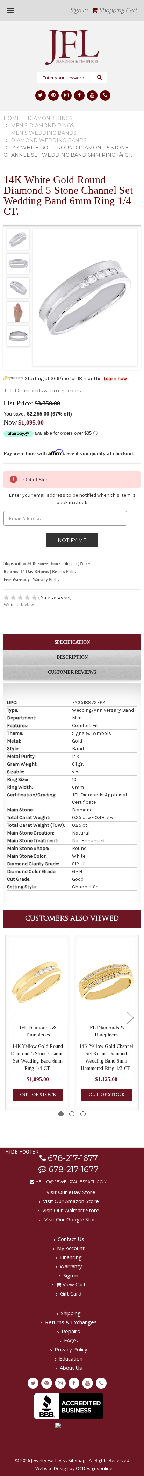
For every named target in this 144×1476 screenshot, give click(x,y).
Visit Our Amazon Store (71, 1201)
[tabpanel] (37, 1022)
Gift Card (70, 1293)
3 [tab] (83, 1113)
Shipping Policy (77, 563)
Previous (14, 1017)
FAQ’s (71, 1340)
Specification (72, 642)
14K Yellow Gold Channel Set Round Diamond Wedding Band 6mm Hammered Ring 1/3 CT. (106, 1057)
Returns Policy (64, 571)
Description (72, 657)
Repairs (71, 1331)
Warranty (71, 1266)
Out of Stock (38, 1095)
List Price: (18, 403)
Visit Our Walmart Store (70, 1210)
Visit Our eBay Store (70, 1191)
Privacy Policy (71, 1349)
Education (70, 1358)
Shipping (71, 1313)
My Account (71, 1247)
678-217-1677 (72, 1158)
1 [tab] (61, 1113)
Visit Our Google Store (71, 1219)
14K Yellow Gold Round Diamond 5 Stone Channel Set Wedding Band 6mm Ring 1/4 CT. (38, 1057)
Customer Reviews (72, 672)
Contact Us (71, 1238)
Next (130, 1017)
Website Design (52, 1468)
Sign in (78, 10)
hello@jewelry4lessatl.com (70, 1181)
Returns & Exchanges (71, 1322)
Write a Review (18, 605)
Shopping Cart (117, 10)
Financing (71, 1257)
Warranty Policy (46, 579)
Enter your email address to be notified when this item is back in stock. (72, 498)
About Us (71, 1367)
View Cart (73, 1284)
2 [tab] (71, 1113)
